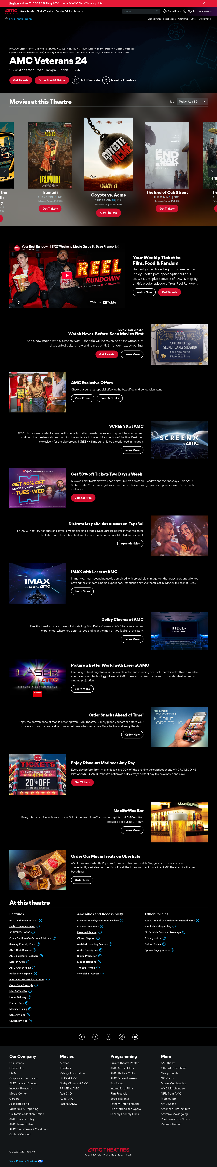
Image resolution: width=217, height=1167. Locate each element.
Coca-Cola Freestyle (21, 985)
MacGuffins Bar (18, 991)
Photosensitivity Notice (175, 1119)
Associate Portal (19, 1103)
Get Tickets (20, 80)
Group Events (154, 19)
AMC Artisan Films (122, 1068)
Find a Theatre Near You (20, 19)
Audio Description (87, 950)
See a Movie (27, 11)
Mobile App (168, 1098)
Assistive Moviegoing (174, 1114)
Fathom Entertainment (124, 1103)
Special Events (119, 1098)
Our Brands (16, 1063)
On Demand (205, 19)
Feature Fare (16, 1003)
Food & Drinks (64, 11)
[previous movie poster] (4, 172)
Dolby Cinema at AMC (22, 926)
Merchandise (169, 19)
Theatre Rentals (86, 967)
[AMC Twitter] (108, 1037)
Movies (64, 1063)
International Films (121, 1088)
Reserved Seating (87, 932)
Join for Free (83, 497)
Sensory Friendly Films (22, 944)
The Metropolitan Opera (125, 1108)
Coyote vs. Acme (108, 194)
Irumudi (50, 192)
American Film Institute (175, 1108)
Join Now (203, 11)
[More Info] (55, 197)
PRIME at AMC (69, 1088)
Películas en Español (21, 973)
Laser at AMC (68, 1103)
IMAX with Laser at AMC (23, 920)
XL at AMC (66, 1098)
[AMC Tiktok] (122, 1037)
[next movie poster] (212, 172)
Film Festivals (118, 1093)
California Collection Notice (26, 1114)
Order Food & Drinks (51, 80)
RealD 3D (66, 1093)
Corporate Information (23, 1078)
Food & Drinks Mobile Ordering (27, 979)
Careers (14, 1098)
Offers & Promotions (173, 1068)
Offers (193, 19)
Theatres (65, 1068)
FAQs (12, 1073)
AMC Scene (168, 1103)
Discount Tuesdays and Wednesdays (98, 920)
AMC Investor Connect (23, 1083)
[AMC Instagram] (95, 1037)
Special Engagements (157, 950)
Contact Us (16, 1068)
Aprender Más (130, 543)
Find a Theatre (45, 11)
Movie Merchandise (173, 1083)
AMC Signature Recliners (23, 955)
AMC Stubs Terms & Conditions (29, 1129)
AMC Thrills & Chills (122, 1073)
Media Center (18, 1093)
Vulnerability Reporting (23, 1108)
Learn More (132, 354)
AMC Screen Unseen (123, 1078)
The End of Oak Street (167, 192)
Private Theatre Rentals (124, 1063)
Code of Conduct (20, 1134)
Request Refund (171, 1124)
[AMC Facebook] (82, 1037)
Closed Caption (86, 938)
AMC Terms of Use (21, 1124)
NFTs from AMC (171, 1093)
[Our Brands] (108, 1152)
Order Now (132, 734)
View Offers (82, 398)
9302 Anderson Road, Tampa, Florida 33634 (44, 70)
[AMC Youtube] (135, 1037)
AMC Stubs (168, 1063)
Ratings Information (72, 1073)
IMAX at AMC (68, 1078)
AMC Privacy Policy (21, 1119)
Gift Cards (183, 19)
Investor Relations (20, 1088)
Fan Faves (116, 1083)
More (77, 11)
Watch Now (144, 292)
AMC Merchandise (173, 1088)
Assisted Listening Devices (92, 944)
